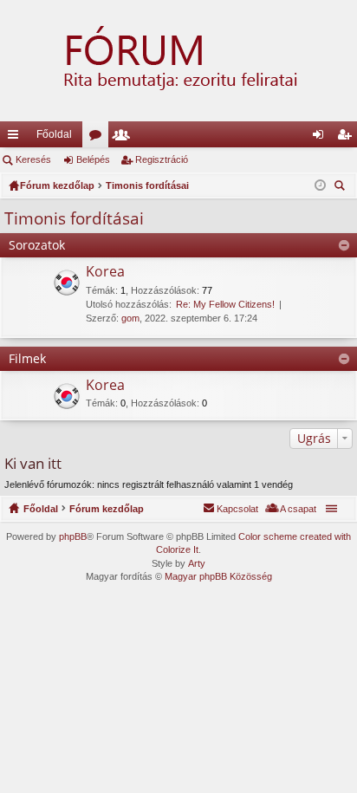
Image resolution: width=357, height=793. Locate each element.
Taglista (124, 137)
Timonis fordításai (74, 218)
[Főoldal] (178, 60)
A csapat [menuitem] (298, 509)
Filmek (27, 358)
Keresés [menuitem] (341, 187)
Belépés (93, 159)
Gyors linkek (16, 137)
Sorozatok (37, 245)
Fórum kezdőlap (106, 509)
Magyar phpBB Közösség (218, 576)
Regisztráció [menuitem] (347, 137)
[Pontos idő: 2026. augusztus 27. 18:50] (320, 185)
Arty (196, 563)
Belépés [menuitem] (321, 137)
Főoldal (54, 134)
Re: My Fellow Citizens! (225, 304)
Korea (105, 272)
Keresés (33, 159)
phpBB (73, 536)
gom (130, 318)
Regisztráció (161, 159)
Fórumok (98, 137)
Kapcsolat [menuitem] (237, 509)
